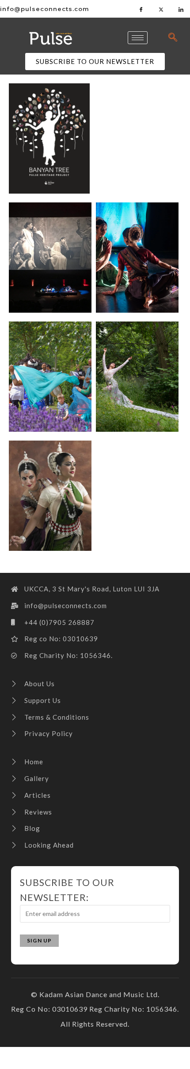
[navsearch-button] (173, 37)
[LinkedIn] (181, 8)
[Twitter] (161, 8)
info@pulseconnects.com (44, 8)
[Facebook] (141, 8)
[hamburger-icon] (138, 37)
